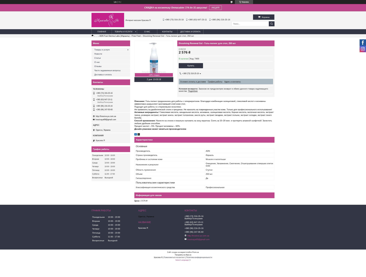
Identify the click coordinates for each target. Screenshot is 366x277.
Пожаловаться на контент (174, 257)
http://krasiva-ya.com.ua (106, 116)
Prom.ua (195, 252)
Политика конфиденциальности (199, 257)
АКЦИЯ (215, 7)
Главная (101, 32)
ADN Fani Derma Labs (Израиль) (114, 36)
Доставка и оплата (190, 32)
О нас (147, 32)
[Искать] (271, 23)
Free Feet (136, 36)
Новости (98, 54)
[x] (139, 135)
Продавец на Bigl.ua (183, 255)
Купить (190, 65)
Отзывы (98, 66)
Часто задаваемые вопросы (107, 70)
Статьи (97, 58)
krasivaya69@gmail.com (106, 119)
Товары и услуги (123, 32)
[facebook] (135, 135)
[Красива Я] (108, 26)
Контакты (167, 32)
